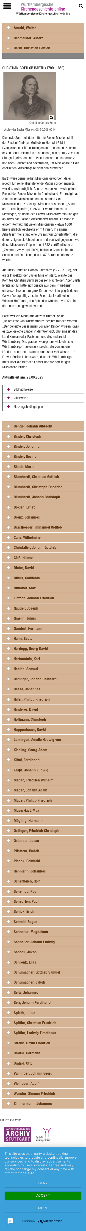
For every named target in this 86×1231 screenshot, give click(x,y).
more (43, 1208)
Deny (43, 1183)
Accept (43, 1195)
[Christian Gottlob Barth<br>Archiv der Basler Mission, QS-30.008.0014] (30, 96)
